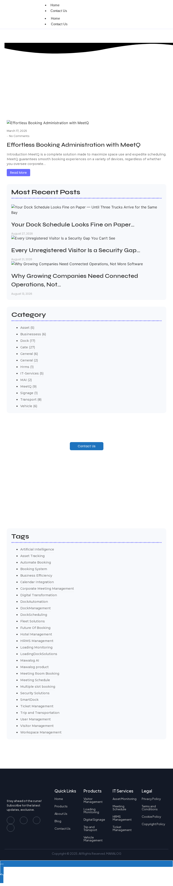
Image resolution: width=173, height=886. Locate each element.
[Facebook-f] (10, 820)
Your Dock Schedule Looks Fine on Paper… (72, 224)
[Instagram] (37, 820)
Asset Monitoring (125, 799)
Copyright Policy (153, 824)
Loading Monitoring (91, 810)
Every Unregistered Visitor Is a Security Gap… (75, 250)
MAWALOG (113, 853)
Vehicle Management (93, 839)
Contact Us (58, 11)
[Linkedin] (10, 828)
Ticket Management (122, 828)
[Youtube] (23, 820)
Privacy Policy (151, 799)
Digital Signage (94, 819)
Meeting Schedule (119, 807)
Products (61, 806)
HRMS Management (122, 818)
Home (55, 18)
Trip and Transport (90, 828)
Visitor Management (93, 800)
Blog (58, 821)
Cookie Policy (151, 816)
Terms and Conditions (150, 807)
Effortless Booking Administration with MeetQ (74, 145)
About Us (61, 813)
